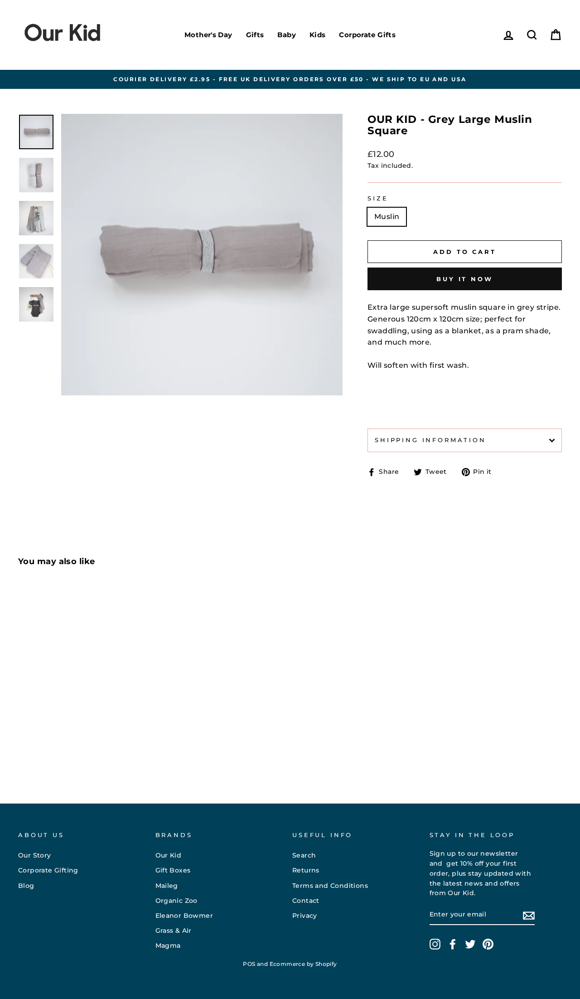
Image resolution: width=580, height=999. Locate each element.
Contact (305, 900)
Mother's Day (208, 34)
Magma (168, 945)
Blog (26, 885)
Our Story (34, 855)
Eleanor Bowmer (184, 915)
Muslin (386, 216)
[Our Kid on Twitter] (470, 944)
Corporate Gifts (367, 34)
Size (377, 198)
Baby (286, 34)
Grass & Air (173, 930)
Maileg (166, 885)
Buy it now (464, 279)
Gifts (255, 34)
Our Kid (168, 855)
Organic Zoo (176, 900)
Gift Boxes (173, 870)
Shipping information (430, 440)
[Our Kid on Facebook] (452, 944)
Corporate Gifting (48, 870)
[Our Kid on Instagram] (435, 944)
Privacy (304, 915)
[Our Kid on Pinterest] (488, 944)
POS (249, 963)
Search (304, 855)
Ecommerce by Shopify (303, 963)
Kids (317, 34)
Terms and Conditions (330, 885)
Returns (305, 870)
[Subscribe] (529, 915)
